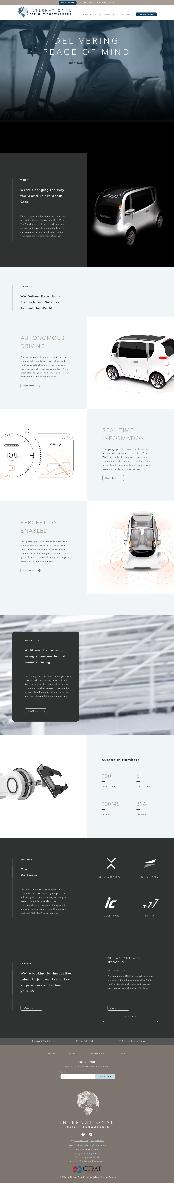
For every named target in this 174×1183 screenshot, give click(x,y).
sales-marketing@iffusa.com (91, 1145)
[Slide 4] (135, 1016)
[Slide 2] (128, 1016)
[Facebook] (83, 1134)
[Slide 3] (132, 1016)
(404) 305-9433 (97, 1140)
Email (63, 1072)
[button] (87, 14)
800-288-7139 (81, 1140)
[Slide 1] (125, 1016)
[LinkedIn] (90, 1134)
